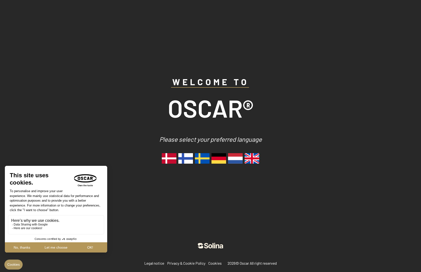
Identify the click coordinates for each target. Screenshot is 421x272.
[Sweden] (202, 158)
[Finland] (185, 158)
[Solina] (210, 246)
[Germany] (218, 158)
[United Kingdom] (252, 158)
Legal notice (154, 263)
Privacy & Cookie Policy (186, 263)
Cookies (215, 263)
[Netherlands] (235, 158)
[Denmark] (169, 158)
